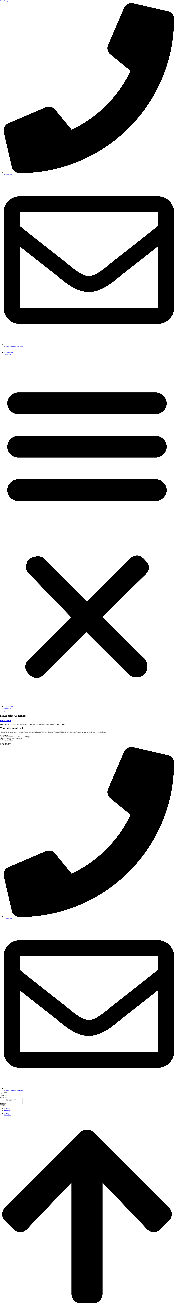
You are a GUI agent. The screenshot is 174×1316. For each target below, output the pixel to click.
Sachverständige (8, 352)
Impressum (7, 1108)
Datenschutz (7, 1110)
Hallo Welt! (5, 720)
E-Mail (2, 1095)
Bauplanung (7, 354)
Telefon (2, 1097)
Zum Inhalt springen (6, 1)
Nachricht (3, 1103)
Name (2, 1093)
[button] (87, 530)
